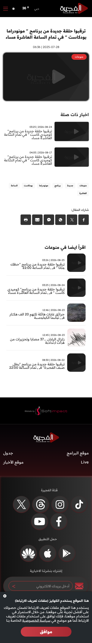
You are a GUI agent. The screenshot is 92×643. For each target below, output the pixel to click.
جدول (8, 453)
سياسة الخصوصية (36, 620)
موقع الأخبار (13, 462)
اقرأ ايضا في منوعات (65, 247)
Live (85, 462)
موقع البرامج (78, 453)
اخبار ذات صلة (75, 114)
